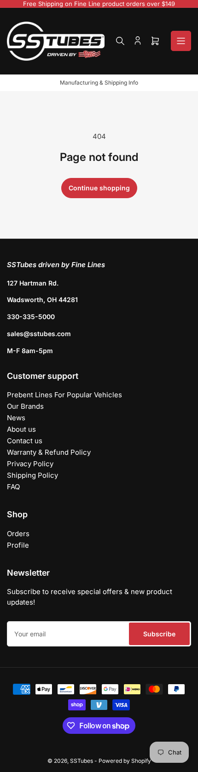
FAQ (13, 486)
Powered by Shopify (125, 760)
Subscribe (159, 634)
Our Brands (25, 406)
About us (21, 429)
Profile (18, 545)
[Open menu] (181, 41)
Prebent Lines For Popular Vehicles (64, 394)
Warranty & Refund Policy (49, 452)
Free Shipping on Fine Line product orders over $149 (99, 3)
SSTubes (81, 760)
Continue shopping (99, 188)
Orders (18, 533)
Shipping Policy (32, 475)
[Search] (120, 41)
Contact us (24, 440)
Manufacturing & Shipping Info (99, 82)
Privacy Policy (30, 463)
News (16, 417)
